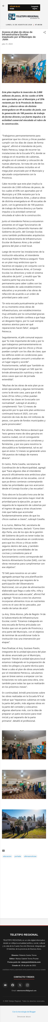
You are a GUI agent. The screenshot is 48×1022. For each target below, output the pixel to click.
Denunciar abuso (24, 1017)
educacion (7, 856)
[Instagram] (27, 985)
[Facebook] (12, 985)
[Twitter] (20, 985)
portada (18, 856)
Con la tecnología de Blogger (24, 1012)
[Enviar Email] (5, 985)
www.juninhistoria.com (30, 962)
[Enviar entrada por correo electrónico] (3, 851)
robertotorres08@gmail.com (26, 991)
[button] (44, 32)
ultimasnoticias (30, 856)
